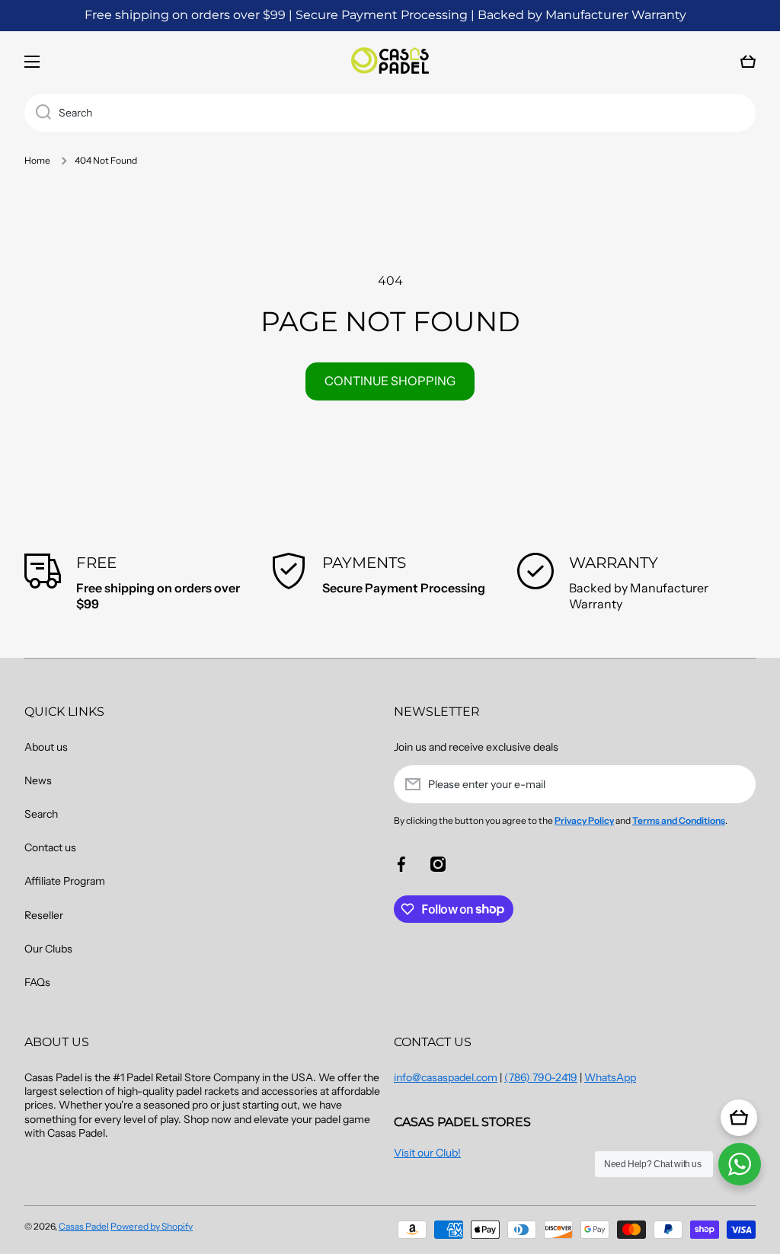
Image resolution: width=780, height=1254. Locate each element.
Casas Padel (84, 1226)
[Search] (37, 113)
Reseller (43, 915)
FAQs (37, 982)
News (38, 780)
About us (46, 747)
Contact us (50, 847)
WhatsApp (610, 1077)
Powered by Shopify (151, 1226)
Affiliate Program (64, 881)
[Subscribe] (737, 784)
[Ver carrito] (739, 1117)
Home (37, 160)
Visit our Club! (427, 1153)
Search (41, 814)
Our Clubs (48, 949)
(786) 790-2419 (540, 1077)
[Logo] (390, 61)
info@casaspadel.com (445, 1077)
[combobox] (390, 113)
